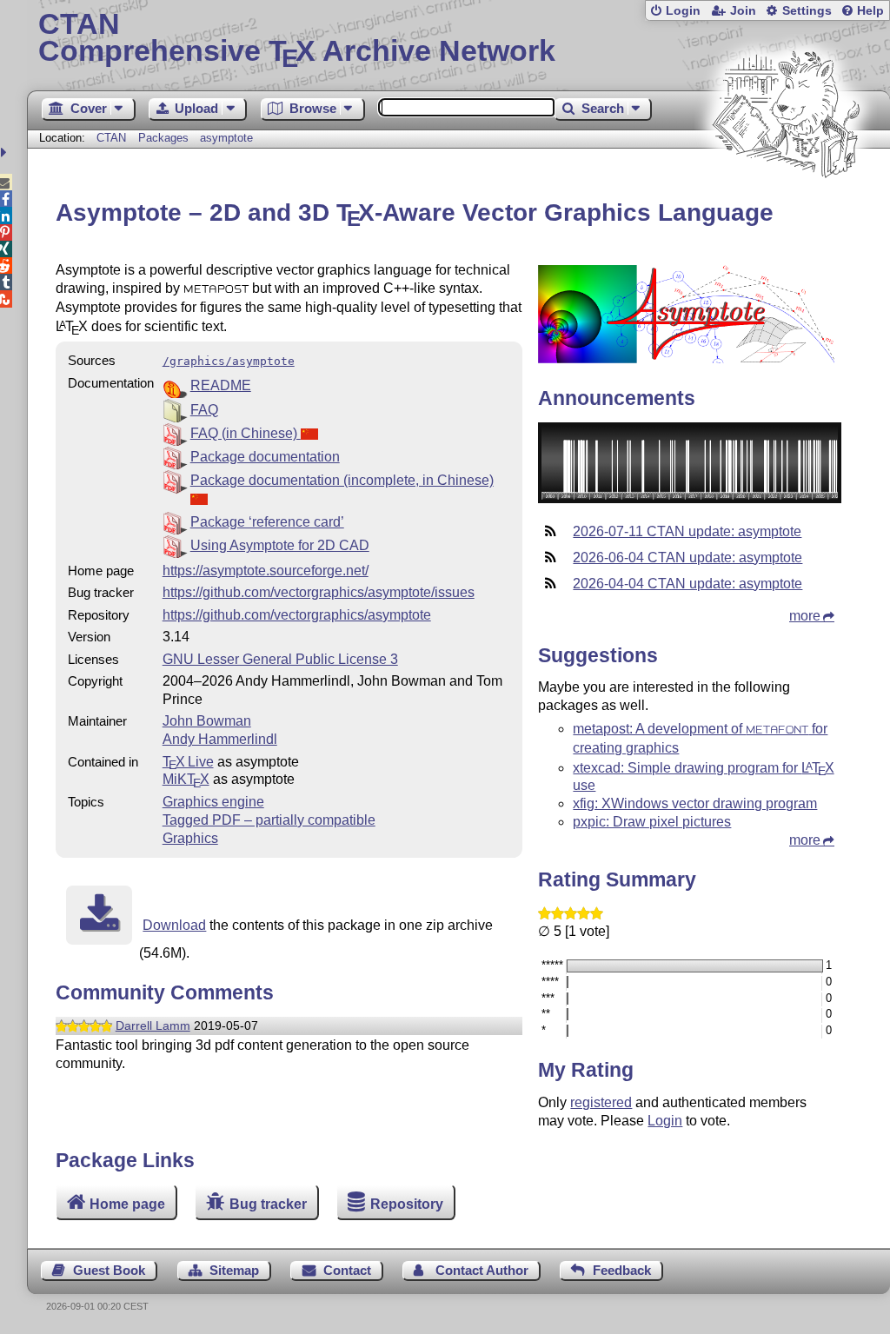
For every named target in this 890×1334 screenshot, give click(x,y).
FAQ (204, 409)
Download (174, 925)
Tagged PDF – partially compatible (269, 820)
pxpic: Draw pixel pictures (652, 821)
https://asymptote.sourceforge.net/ (266, 570)
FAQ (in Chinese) (245, 433)
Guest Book (109, 1270)
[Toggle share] (5, 152)
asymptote (226, 137)
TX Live (188, 761)
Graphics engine (213, 801)
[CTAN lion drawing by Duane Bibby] (785, 210)
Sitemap (234, 1270)
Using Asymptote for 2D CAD (279, 545)
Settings (807, 10)
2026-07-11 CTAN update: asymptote (687, 531)
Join (743, 10)
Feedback (622, 1270)
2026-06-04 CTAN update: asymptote (687, 557)
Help (870, 10)
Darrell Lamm (153, 1025)
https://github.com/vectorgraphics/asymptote (297, 614)
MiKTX (186, 779)
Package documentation (265, 456)
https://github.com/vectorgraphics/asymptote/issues (319, 592)
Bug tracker (268, 1204)
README (220, 385)
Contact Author (481, 1270)
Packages (165, 137)
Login (683, 10)
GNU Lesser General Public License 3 (280, 659)
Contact (347, 1270)
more (804, 615)
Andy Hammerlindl (220, 739)
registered (601, 1102)
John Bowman (207, 720)
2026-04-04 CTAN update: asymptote (687, 583)
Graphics (190, 838)
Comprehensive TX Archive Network (296, 39)
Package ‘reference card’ (267, 521)
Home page (127, 1204)
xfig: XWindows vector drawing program (695, 803)
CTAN (111, 137)
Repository (406, 1204)
